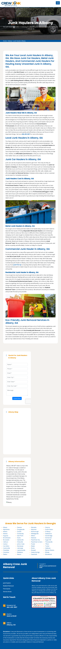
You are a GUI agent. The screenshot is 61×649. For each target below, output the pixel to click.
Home (5, 41)
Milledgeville (35, 533)
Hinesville (20, 542)
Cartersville (6, 548)
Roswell (33, 550)
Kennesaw (20, 546)
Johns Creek (20, 544)
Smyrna (47, 527)
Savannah (34, 554)
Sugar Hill (48, 540)
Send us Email (11, 616)
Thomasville (48, 542)
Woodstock (48, 554)
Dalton (5, 554)
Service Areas (7, 591)
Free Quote (6, 589)
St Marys (47, 531)
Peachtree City (35, 540)
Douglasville (20, 529)
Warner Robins (49, 550)
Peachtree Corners (36, 542)
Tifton (47, 544)
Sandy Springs (35, 552)
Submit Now (17, 398)
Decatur (19, 527)
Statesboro (48, 533)
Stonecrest (48, 538)
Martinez (34, 529)
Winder (47, 552)
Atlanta (5, 533)
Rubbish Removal (8, 586)
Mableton (20, 552)
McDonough (35, 531)
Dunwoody (20, 533)
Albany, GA (11, 625)
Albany (10, 41)
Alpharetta (6, 529)
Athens (5, 531)
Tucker (47, 546)
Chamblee (6, 550)
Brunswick (6, 540)
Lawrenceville (21, 550)
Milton (33, 536)
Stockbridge (48, 536)
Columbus (6, 552)
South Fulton (49, 529)
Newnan (33, 538)
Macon (19, 554)
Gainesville (20, 540)
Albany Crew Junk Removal (15, 566)
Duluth (19, 531)
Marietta (33, 527)
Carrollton (6, 546)
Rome (33, 548)
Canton (5, 544)
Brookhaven (6, 538)
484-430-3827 (12, 607)
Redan (33, 546)
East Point (20, 536)
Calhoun (5, 542)
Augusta (5, 536)
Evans (19, 538)
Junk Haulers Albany (19, 41)
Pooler (33, 544)
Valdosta (47, 548)
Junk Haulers (7, 583)
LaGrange (20, 548)
